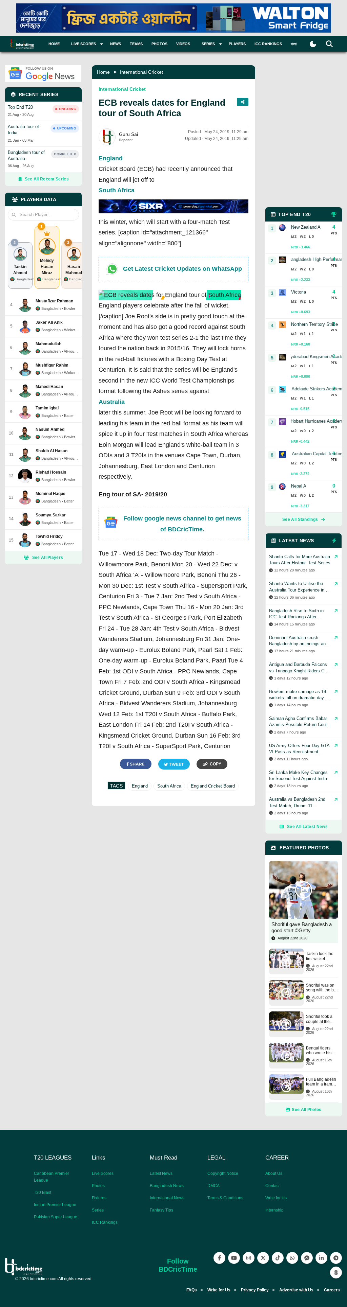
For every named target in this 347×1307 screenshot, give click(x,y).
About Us (273, 1173)
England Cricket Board (213, 786)
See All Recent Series (47, 179)
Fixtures (99, 1198)
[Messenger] (307, 1258)
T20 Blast (42, 1192)
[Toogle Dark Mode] (313, 44)
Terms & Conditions (225, 1198)
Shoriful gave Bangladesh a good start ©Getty (301, 927)
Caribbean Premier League (51, 1177)
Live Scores (103, 1173)
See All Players (47, 557)
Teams (136, 44)
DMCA (213, 1185)
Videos (183, 44)
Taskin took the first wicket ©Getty (319, 956)
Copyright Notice (222, 1173)
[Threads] (336, 1272)
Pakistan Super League (55, 1217)
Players (237, 44)
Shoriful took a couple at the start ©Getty (319, 1019)
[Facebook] (219, 1258)
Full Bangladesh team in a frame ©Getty (321, 1082)
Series (98, 1210)
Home (54, 44)
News (115, 44)
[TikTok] (278, 1258)
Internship (274, 1210)
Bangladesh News (167, 1185)
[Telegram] (336, 1258)
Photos (159, 44)
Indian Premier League (55, 1204)
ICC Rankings (268, 44)
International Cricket (141, 72)
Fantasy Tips (161, 1210)
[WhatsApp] (292, 1258)
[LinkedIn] (321, 1258)
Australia (112, 402)
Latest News (161, 1173)
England (111, 158)
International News (167, 1198)
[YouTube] (234, 1258)
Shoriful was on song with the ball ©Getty (322, 988)
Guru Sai (128, 134)
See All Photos (306, 1109)
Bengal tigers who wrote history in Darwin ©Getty (322, 1051)
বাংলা (294, 44)
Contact (272, 1185)
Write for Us (276, 1198)
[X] (263, 1258)
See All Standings (300, 519)
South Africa (117, 190)
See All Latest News (307, 826)
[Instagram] (248, 1258)
